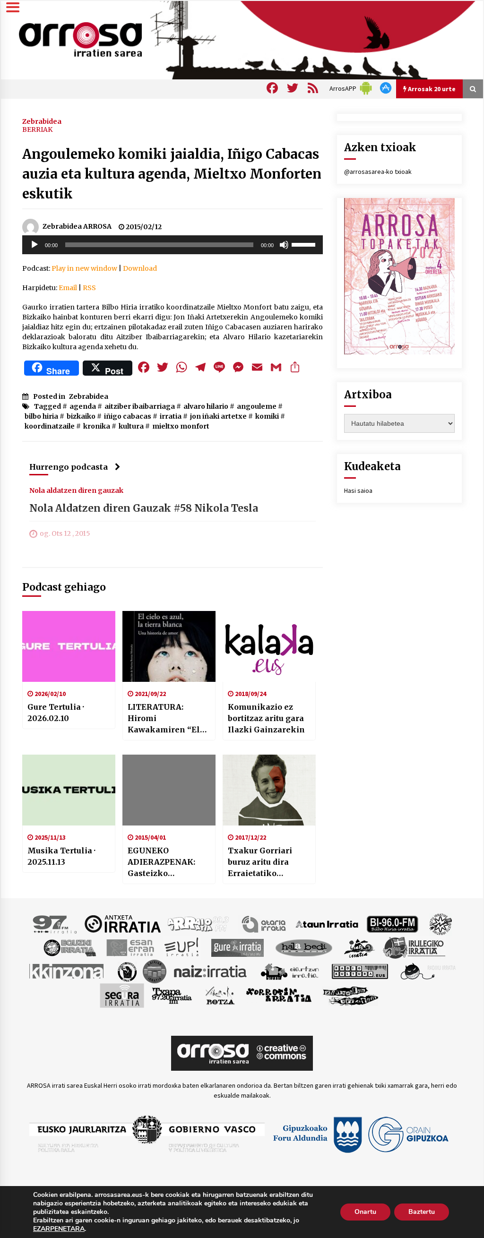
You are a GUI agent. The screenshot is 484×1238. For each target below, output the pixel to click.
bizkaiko (81, 416)
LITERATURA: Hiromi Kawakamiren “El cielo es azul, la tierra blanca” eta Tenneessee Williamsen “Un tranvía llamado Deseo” (164, 718)
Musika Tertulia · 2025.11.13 (61, 856)
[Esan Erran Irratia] (129, 947)
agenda (82, 406)
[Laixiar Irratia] (154, 970)
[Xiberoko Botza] (219, 994)
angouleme (257, 406)
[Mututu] (284, 244)
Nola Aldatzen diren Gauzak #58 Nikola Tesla (143, 508)
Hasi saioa (358, 490)
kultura (131, 426)
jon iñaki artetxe (218, 416)
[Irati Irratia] (359, 947)
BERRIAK (37, 129)
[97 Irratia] (55, 923)
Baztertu (421, 1211)
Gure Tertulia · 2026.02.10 (55, 712)
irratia (171, 416)
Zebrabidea (41, 121)
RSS (89, 288)
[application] (172, 244)
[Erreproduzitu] (34, 244)
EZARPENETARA (59, 1229)
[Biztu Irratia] (440, 923)
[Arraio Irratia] (198, 923)
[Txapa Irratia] (172, 994)
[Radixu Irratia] (427, 970)
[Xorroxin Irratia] (278, 994)
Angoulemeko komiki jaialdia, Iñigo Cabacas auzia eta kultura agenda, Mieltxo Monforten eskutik (171, 174)
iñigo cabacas (127, 416)
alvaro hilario (205, 406)
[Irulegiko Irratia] (414, 947)
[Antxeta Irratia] (123, 923)
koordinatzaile (50, 426)
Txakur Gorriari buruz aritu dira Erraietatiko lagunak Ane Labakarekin (260, 862)
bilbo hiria (41, 416)
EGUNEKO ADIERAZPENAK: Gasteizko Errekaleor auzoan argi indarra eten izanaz (165, 862)
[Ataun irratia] (327, 923)
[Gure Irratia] (237, 947)
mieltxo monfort (180, 426)
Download (140, 268)
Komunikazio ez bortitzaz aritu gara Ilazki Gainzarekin (266, 718)
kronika (96, 426)
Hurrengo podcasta (68, 467)
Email (68, 288)
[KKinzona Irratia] (67, 970)
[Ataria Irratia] (264, 923)
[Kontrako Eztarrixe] (126, 970)
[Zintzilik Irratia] (351, 994)
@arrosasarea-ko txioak (378, 171)
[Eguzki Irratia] (69, 947)
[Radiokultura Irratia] (359, 970)
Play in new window (84, 268)
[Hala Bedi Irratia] (303, 947)
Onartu (365, 1211)
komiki (267, 416)
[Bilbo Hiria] (392, 923)
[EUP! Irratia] (182, 947)
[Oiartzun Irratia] (290, 970)
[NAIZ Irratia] (211, 970)
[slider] (305, 243)
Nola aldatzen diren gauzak (76, 490)
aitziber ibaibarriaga (139, 406)
